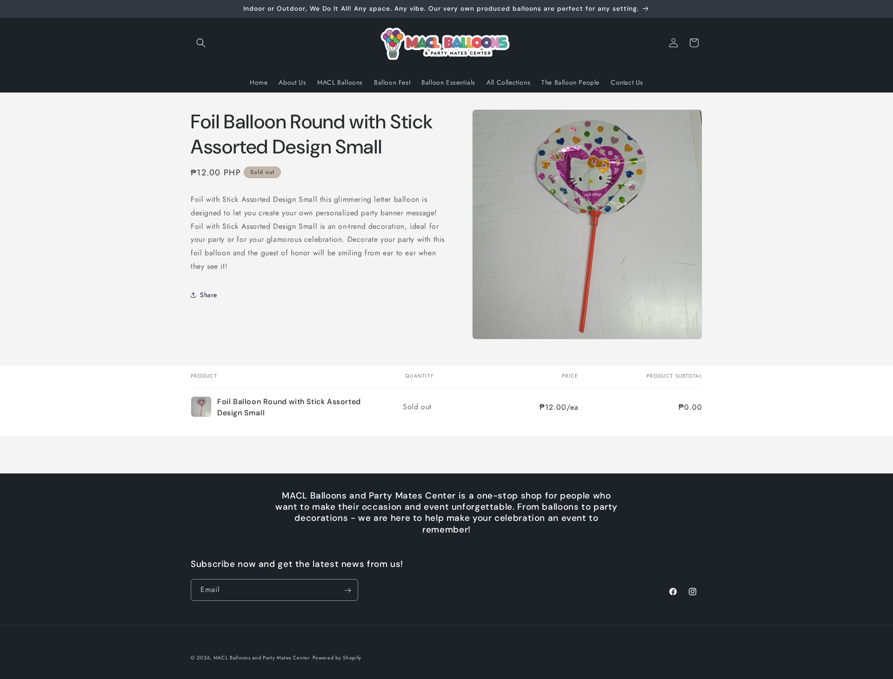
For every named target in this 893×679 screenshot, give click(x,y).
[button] (201, 43)
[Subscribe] (347, 590)
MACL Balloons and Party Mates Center (261, 657)
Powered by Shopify (337, 657)
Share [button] (208, 295)
